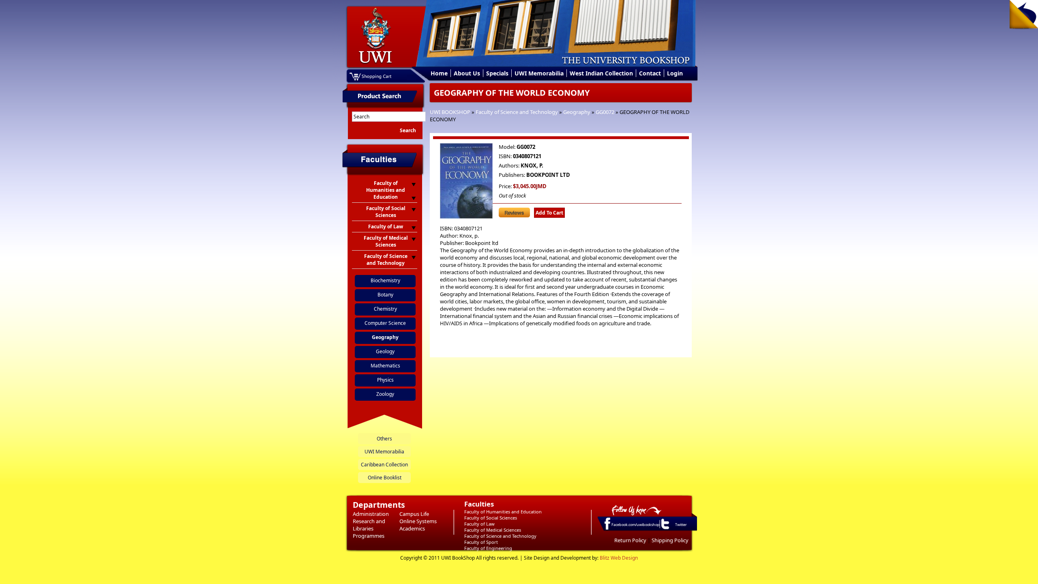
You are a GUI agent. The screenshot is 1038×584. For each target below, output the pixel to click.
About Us (467, 73)
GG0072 (605, 112)
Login (675, 73)
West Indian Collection (601, 73)
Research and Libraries (369, 524)
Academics (412, 528)
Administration (371, 513)
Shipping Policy (670, 540)
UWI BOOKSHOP (450, 112)
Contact (650, 73)
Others (384, 438)
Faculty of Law (479, 524)
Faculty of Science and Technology (517, 112)
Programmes (368, 535)
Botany (385, 294)
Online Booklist (384, 477)
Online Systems (418, 521)
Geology (385, 351)
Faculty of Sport (481, 542)
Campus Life (414, 513)
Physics (385, 379)
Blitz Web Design (619, 557)
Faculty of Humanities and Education (503, 512)
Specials (497, 73)
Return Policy (630, 540)
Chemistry (385, 308)
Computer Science (385, 323)
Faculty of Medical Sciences (492, 530)
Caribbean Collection (384, 464)
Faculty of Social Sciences (490, 518)
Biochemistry (385, 280)
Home (439, 73)
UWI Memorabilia (539, 73)
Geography (576, 112)
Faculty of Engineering (488, 548)
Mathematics (385, 365)
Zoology (385, 394)
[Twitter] (664, 528)
